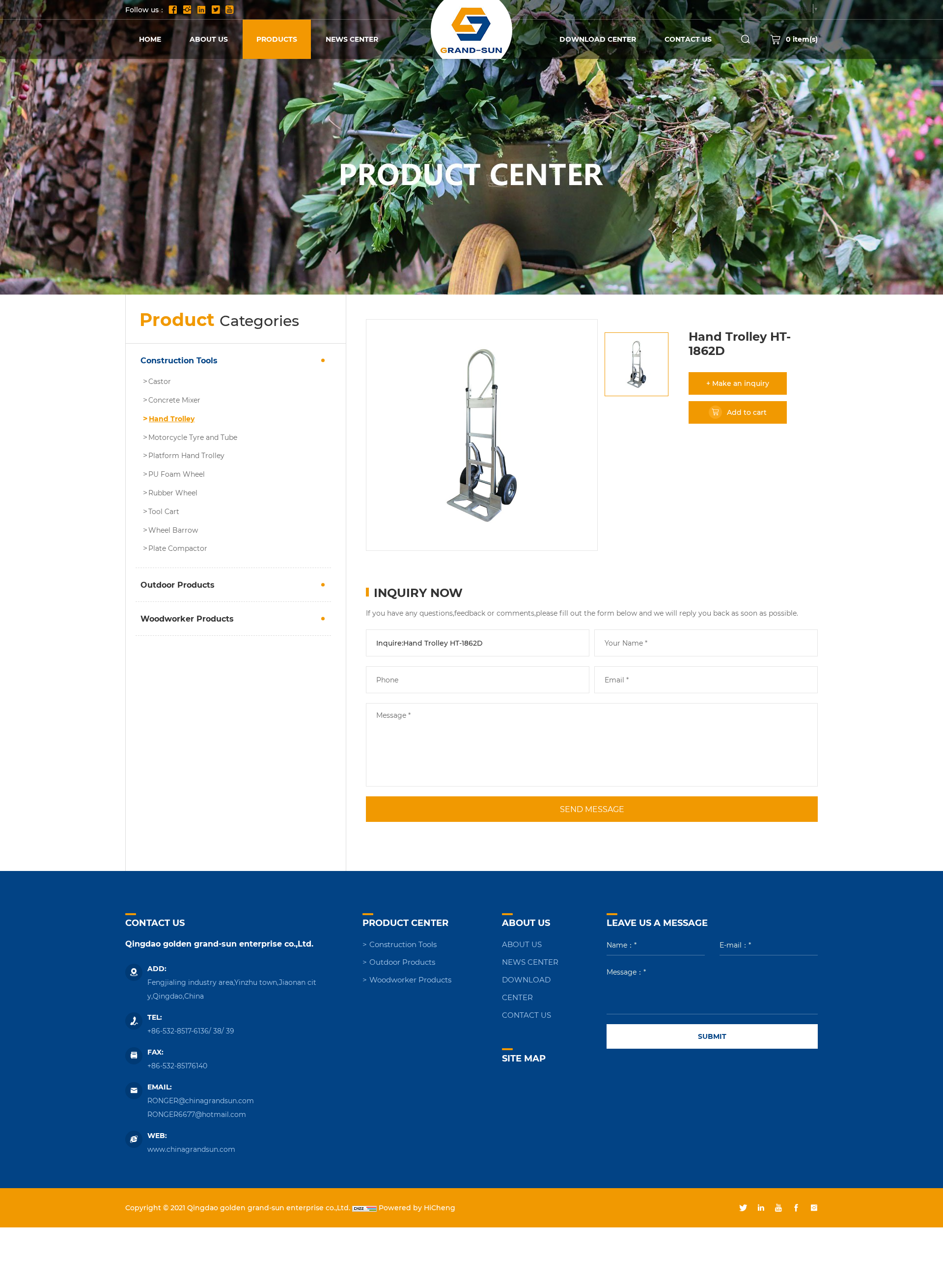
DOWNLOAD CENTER (597, 39)
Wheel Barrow (173, 530)
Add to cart (747, 412)
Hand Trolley (171, 418)
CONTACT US (688, 39)
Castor (159, 381)
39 (230, 1030)
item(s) (802, 39)
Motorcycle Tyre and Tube (192, 437)
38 (217, 1030)
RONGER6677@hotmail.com (196, 1114)
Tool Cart (163, 511)
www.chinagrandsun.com (191, 1149)
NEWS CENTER (352, 39)
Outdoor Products (177, 584)
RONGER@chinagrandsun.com (200, 1100)
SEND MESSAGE (592, 809)
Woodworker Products (187, 618)
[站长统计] (364, 1207)
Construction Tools (179, 360)
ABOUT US (209, 39)
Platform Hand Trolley (186, 455)
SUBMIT (712, 1036)
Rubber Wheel (172, 493)
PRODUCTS (276, 39)
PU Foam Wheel (176, 474)
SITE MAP (524, 1058)
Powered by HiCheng (417, 1207)
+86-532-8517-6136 (178, 1030)
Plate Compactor (177, 548)
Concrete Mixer (174, 400)
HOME (150, 39)
